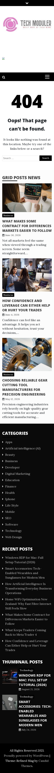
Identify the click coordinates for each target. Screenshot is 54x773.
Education (12, 480)
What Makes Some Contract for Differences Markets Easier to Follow (27, 226)
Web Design (13, 537)
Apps (8, 442)
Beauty (10, 455)
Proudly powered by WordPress (26, 755)
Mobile (10, 512)
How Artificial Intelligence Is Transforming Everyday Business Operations (28, 588)
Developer (12, 467)
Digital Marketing (17, 474)
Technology (13, 531)
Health (10, 493)
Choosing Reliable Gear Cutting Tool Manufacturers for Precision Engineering (24, 387)
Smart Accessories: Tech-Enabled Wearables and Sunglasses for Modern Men (25, 573)
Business (8, 215)
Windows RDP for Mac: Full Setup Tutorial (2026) (35, 680)
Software (11, 524)
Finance (10, 486)
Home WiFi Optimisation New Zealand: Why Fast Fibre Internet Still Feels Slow (28, 603)
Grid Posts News (21, 177)
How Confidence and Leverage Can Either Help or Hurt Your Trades (26, 305)
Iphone (10, 499)
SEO (8, 518)
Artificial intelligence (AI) (22, 448)
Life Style (12, 505)
